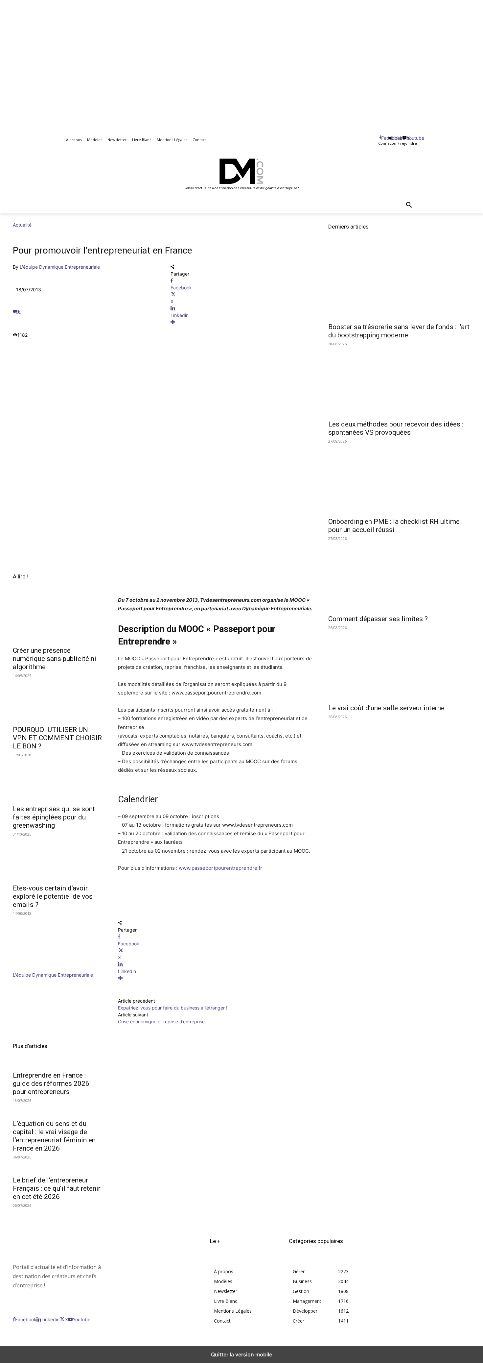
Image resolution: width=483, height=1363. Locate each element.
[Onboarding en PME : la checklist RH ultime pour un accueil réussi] (399, 477)
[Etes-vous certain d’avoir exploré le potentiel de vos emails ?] (57, 857)
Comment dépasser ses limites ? (378, 619)
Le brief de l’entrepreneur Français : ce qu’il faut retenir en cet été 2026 (57, 1188)
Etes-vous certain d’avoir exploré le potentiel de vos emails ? (53, 896)
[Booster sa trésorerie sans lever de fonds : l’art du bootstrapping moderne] (399, 283)
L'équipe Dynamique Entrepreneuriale (60, 267)
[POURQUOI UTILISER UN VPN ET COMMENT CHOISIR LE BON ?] (57, 699)
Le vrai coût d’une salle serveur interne (386, 708)
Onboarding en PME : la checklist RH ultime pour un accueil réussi (394, 526)
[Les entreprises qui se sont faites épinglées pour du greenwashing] (57, 778)
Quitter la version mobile (241, 1354)
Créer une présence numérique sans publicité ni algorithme (54, 658)
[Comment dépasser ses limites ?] (399, 575)
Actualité (22, 225)
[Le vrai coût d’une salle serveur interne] (399, 664)
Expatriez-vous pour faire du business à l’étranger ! (172, 1007)
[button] (409, 205)
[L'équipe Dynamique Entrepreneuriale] (32, 968)
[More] (241, 322)
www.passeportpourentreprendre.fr (220, 868)
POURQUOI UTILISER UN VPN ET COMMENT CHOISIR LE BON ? (57, 738)
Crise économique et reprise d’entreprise (161, 1021)
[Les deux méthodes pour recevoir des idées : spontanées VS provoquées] (399, 380)
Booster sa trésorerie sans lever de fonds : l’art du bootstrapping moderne (399, 331)
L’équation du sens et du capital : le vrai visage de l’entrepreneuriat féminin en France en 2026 (54, 1136)
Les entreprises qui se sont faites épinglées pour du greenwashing (54, 817)
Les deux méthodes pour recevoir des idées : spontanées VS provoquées (395, 428)
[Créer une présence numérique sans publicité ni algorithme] (57, 619)
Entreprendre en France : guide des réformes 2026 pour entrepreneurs (51, 1083)
